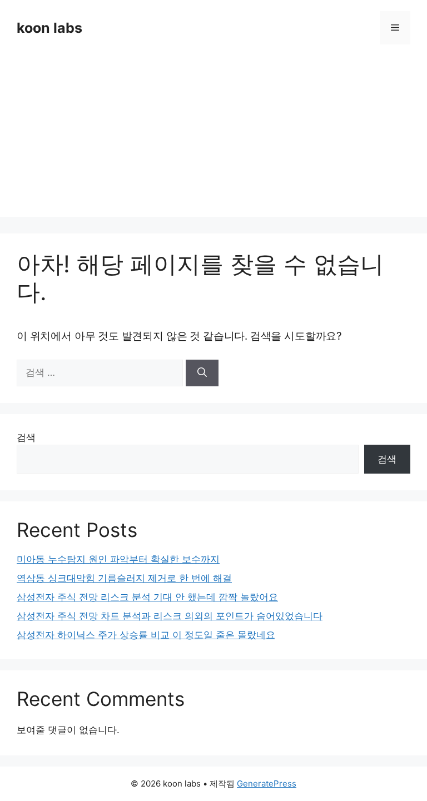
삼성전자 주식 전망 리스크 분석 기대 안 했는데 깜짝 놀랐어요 (147, 597)
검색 (26, 437)
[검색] (202, 373)
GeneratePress (266, 783)
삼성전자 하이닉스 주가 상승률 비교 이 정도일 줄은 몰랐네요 (146, 634)
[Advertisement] (213, 139)
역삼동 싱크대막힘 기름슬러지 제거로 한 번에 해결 (124, 578)
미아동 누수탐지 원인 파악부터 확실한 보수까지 (118, 559)
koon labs (49, 27)
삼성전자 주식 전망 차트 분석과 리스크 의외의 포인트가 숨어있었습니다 (169, 615)
